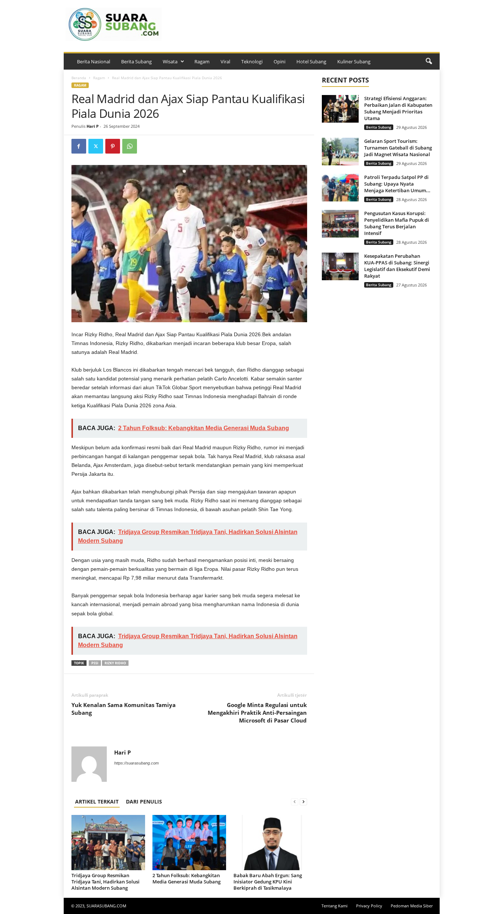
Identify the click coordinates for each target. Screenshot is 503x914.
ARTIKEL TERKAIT (97, 801)
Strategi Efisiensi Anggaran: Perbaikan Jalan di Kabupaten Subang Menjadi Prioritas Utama (398, 108)
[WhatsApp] (129, 146)
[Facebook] (78, 146)
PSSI (94, 663)
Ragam (202, 61)
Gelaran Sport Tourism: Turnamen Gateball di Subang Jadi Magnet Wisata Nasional (398, 148)
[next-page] (303, 801)
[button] (429, 61)
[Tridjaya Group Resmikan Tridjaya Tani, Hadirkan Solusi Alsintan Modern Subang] (108, 842)
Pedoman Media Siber (412, 905)
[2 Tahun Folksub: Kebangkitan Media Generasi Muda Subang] (189, 842)
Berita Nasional (93, 61)
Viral (225, 61)
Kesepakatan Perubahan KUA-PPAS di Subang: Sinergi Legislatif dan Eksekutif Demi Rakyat (397, 266)
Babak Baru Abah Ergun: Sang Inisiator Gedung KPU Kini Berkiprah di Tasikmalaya (267, 881)
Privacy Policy (369, 905)
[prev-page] (294, 801)
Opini (279, 61)
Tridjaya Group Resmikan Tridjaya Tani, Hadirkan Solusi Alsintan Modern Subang (105, 881)
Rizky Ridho (115, 663)
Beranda (78, 77)
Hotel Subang (311, 61)
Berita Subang (136, 61)
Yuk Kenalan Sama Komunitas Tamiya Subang (123, 708)
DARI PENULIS (144, 801)
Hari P (93, 126)
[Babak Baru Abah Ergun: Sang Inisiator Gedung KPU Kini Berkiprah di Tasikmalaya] (270, 842)
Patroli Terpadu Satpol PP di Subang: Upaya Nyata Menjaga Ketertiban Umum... (397, 184)
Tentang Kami (334, 905)
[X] (95, 146)
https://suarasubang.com (136, 763)
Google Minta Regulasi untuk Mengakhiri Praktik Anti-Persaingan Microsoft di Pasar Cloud (257, 712)
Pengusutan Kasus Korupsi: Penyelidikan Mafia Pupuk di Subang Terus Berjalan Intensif (396, 223)
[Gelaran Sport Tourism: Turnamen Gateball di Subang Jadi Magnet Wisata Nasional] (340, 151)
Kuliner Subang (353, 61)
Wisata (170, 61)
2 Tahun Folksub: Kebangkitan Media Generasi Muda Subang (186, 878)
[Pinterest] (112, 146)
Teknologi (252, 61)
